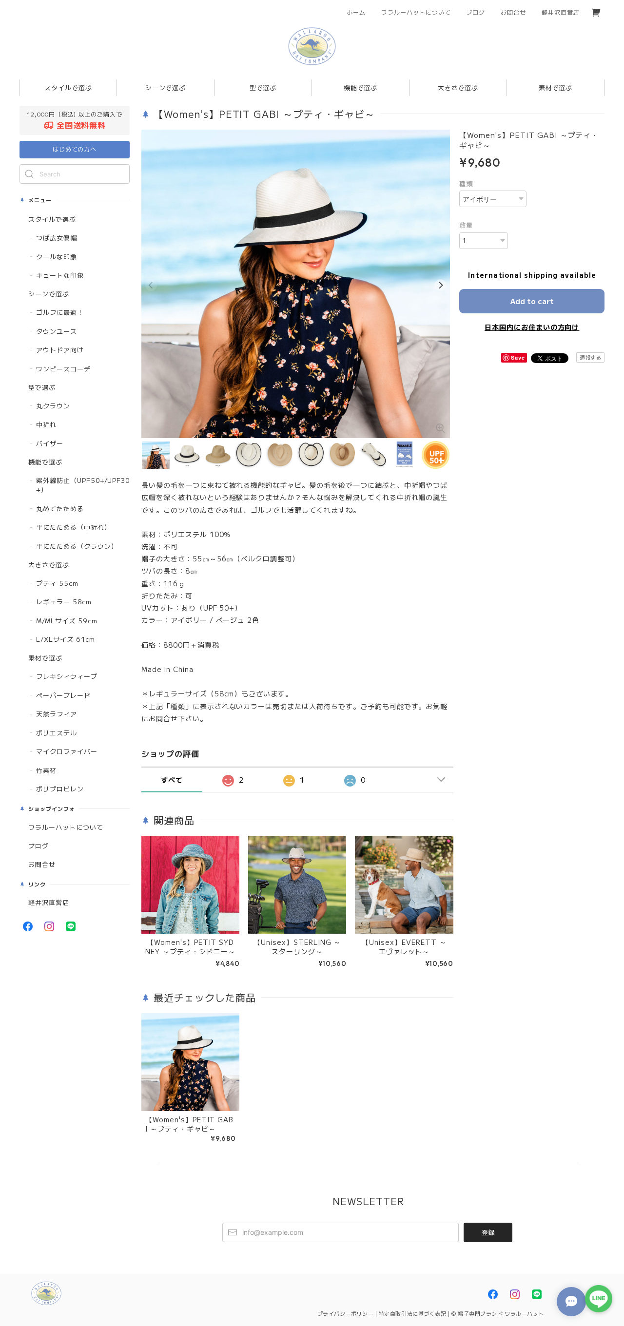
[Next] (440, 285)
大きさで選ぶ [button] (458, 87)
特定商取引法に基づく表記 (413, 1313)
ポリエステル (56, 732)
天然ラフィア (56, 713)
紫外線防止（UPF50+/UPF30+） (83, 485)
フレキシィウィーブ (67, 676)
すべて (172, 780)
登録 (488, 1232)
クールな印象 (56, 256)
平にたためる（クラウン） (77, 546)
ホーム (356, 12)
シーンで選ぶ (48, 293)
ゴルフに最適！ (60, 312)
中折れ (46, 424)
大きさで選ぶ (48, 564)
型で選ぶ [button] (263, 87)
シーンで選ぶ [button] (165, 87)
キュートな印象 (60, 275)
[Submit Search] (29, 174)
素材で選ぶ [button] (556, 87)
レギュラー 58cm (64, 601)
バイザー (49, 443)
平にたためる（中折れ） (73, 527)
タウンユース (56, 331)
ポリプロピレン (60, 788)
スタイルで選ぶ (52, 219)
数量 (466, 225)
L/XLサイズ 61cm (65, 639)
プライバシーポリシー (345, 1313)
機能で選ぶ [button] (361, 87)
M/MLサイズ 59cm (67, 620)
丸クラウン (53, 405)
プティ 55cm (57, 583)
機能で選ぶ (45, 461)
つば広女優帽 (56, 237)
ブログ (476, 12)
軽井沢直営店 (561, 12)
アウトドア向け (60, 349)
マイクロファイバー (67, 751)
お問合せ (513, 12)
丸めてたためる (60, 508)
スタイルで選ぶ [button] (68, 87)
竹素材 (46, 770)
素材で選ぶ (45, 657)
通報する (590, 357)
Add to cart (532, 301)
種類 (466, 183)
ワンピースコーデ (63, 368)
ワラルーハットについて (416, 12)
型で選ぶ (42, 387)
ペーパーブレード (63, 695)
